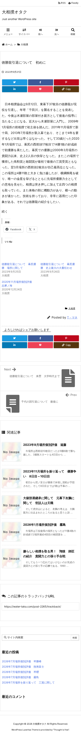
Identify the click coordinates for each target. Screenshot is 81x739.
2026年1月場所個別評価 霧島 (44, 524)
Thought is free (61, 729)
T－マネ (72, 317)
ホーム (9, 44)
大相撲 (24, 44)
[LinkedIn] (14, 89)
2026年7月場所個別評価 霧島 (20, 677)
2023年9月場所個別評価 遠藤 (44, 445)
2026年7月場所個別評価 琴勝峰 (21, 661)
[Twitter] (14, 82)
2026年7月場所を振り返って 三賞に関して (28, 682)
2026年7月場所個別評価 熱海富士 (23, 666)
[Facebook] (40, 82)
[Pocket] (40, 89)
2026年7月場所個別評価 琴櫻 (20, 671)
